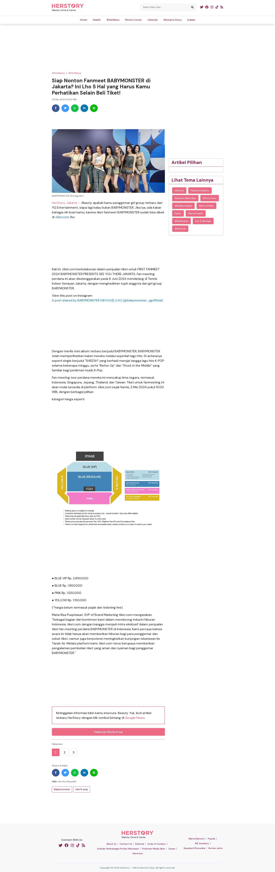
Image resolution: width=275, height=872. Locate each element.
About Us (111, 843)
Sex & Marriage (203, 221)
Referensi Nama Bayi (185, 198)
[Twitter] (65, 108)
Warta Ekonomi (196, 838)
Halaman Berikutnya (108, 732)
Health (97, 19)
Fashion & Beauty (200, 190)
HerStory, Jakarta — (66, 203)
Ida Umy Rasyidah (67, 781)
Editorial (139, 843)
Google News (135, 718)
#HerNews (112, 19)
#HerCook (180, 228)
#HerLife (179, 190)
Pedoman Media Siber (153, 848)
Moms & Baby (206, 205)
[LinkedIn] (84, 108)
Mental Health (195, 213)
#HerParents (181, 221)
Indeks (191, 19)
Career (171, 848)
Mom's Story (209, 198)
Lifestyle (153, 19)
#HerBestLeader (183, 205)
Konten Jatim (215, 848)
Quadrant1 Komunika (194, 848)
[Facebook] (56, 108)
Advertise (137, 853)
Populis (211, 838)
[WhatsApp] (75, 108)
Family (178, 213)
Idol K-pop (81, 789)
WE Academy (202, 843)
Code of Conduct (156, 843)
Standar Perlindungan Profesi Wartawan (118, 848)
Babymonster (62, 789)
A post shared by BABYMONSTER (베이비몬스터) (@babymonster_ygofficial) (107, 300)
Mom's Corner (133, 19)
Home (83, 19)
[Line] (94, 108)
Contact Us (126, 843)
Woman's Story (172, 19)
